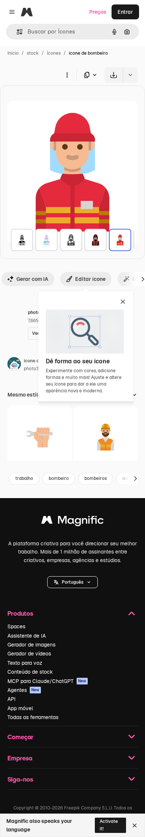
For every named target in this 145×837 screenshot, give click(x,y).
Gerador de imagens (31, 644)
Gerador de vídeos (29, 653)
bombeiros (95, 478)
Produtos (20, 613)
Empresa (19, 758)
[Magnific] (72, 521)
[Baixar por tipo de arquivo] (90, 75)
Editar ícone (90, 279)
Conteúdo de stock (30, 671)
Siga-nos (20, 779)
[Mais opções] (66, 74)
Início (13, 53)
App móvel (20, 708)
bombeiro (59, 478)
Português (72, 582)
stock (33, 53)
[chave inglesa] (39, 437)
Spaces (16, 626)
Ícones (54, 53)
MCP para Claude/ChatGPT (46, 681)
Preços (97, 12)
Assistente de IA (26, 635)
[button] (72, 582)
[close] (123, 302)
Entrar (125, 12)
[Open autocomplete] (16, 32)
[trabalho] (106, 437)
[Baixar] (113, 75)
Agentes (23, 690)
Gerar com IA (32, 279)
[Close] (134, 825)
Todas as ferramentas (32, 717)
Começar (20, 737)
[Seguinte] (135, 479)
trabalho (24, 478)
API (11, 699)
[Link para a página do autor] (14, 365)
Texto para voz (24, 663)
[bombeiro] (22, 240)
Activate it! (109, 824)
